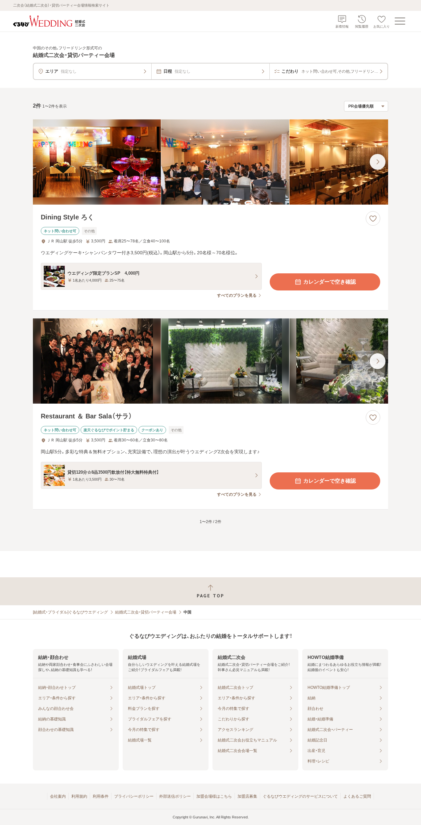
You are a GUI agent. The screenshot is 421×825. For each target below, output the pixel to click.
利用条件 (101, 796)
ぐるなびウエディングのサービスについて (300, 796)
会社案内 (58, 796)
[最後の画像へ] (377, 162)
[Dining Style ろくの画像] (210, 162)
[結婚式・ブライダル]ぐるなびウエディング (70, 612)
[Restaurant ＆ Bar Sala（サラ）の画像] (210, 361)
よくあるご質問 (357, 796)
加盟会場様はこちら (214, 796)
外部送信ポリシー (175, 796)
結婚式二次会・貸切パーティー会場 (145, 612)
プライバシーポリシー (134, 796)
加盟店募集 (247, 796)
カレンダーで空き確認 (329, 282)
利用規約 (79, 796)
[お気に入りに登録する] (373, 218)
